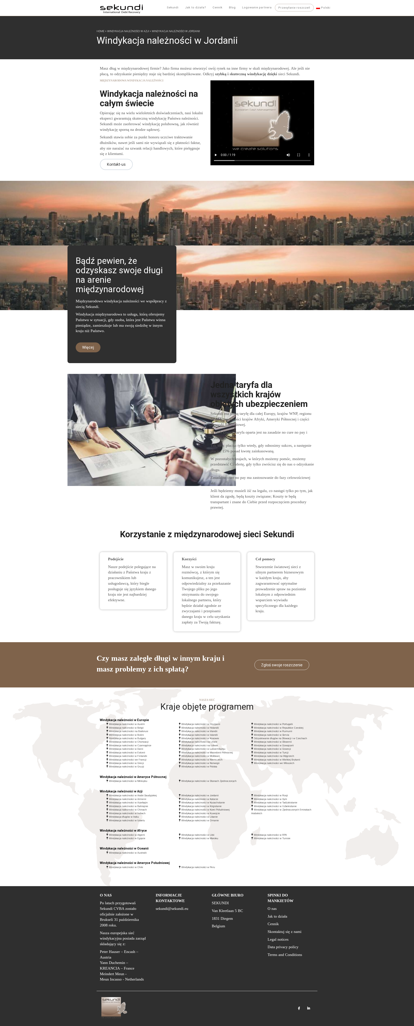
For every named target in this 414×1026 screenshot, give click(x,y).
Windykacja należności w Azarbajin (128, 802)
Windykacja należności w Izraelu (127, 820)
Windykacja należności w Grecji (126, 763)
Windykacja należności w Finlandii (128, 755)
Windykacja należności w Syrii (270, 799)
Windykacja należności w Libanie (199, 816)
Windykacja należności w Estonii (127, 752)
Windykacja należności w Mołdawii (200, 755)
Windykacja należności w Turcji (271, 752)
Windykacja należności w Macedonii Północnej (207, 752)
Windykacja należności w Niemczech (202, 759)
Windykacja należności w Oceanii (124, 848)
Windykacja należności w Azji (128, 31)
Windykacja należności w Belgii (126, 727)
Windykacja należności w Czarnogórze (130, 745)
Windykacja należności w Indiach (127, 813)
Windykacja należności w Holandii (200, 727)
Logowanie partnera (257, 7)
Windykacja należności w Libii (197, 834)
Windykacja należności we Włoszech (274, 763)
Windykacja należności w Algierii (127, 834)
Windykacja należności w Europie (124, 720)
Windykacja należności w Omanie (200, 820)
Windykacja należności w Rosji (271, 795)
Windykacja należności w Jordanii (200, 795)
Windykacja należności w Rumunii (273, 731)
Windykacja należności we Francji (127, 759)
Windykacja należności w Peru (198, 867)
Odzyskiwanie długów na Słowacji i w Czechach (280, 738)
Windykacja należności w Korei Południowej (205, 809)
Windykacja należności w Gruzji (126, 766)
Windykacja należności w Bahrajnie (128, 806)
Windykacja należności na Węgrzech (274, 755)
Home (100, 31)
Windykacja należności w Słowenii (273, 741)
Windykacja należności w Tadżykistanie (275, 802)
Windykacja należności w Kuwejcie (200, 813)
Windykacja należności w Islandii (199, 734)
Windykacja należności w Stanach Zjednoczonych (209, 780)
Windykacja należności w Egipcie (127, 838)
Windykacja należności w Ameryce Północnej (133, 777)
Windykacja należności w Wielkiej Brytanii (277, 759)
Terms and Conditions (285, 955)
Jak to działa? (195, 7)
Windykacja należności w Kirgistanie (201, 806)
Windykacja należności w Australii (128, 852)
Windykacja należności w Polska (199, 766)
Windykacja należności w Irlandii (199, 731)
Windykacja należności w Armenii (127, 799)
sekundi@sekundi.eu (172, 908)
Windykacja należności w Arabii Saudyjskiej (133, 795)
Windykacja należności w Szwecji (272, 748)
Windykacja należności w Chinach (128, 809)
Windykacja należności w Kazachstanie (203, 802)
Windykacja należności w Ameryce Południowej (135, 863)
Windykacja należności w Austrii (127, 724)
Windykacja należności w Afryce (123, 830)
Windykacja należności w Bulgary (127, 738)
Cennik (218, 7)
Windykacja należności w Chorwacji (129, 741)
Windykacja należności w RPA (270, 834)
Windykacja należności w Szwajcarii (274, 745)
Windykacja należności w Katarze (199, 799)
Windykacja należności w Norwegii (200, 763)
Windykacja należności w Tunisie (272, 838)
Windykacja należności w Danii (126, 748)
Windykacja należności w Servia (271, 734)
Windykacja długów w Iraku (124, 816)
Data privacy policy (283, 947)
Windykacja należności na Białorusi (128, 731)
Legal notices (278, 939)
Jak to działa (277, 916)
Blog (232, 7)
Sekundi (173, 7)
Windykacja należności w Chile (126, 867)
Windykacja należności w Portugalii (273, 724)
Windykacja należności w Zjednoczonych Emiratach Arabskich (281, 811)
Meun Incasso (111, 979)
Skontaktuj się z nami (284, 931)
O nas (272, 908)
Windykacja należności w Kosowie (200, 738)
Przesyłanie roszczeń (294, 7)
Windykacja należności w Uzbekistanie (275, 806)
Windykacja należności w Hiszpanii (200, 724)
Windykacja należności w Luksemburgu (203, 748)
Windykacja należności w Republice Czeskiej (278, 727)
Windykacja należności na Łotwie (199, 745)
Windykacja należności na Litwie (199, 741)
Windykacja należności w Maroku (199, 838)
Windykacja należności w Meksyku (128, 780)
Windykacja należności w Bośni (126, 734)
